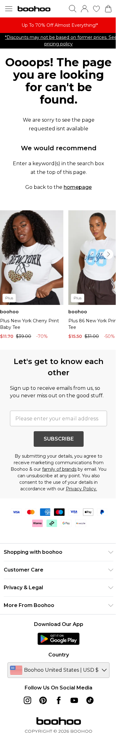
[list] (58, 25)
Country (58, 655)
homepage (78, 187)
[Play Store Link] (58, 639)
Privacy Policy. (81, 489)
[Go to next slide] (108, 254)
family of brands (59, 469)
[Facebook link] (58, 700)
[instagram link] (27, 700)
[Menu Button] (8, 8)
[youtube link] (74, 700)
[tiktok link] (90, 700)
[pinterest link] (43, 700)
